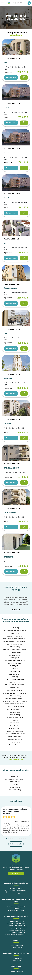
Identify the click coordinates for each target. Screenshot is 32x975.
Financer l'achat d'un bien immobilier (17, 890)
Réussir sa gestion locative (17, 910)
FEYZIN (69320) (14, 720)
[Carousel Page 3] (10, 838)
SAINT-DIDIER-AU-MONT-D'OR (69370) (14, 693)
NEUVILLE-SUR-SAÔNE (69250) (14, 685)
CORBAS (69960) (15, 715)
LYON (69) (15, 677)
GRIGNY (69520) (15, 671)
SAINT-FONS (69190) (15, 696)
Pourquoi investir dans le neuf (17, 906)
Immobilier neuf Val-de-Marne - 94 (16, 928)
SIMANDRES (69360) (15, 742)
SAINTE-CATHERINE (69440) (14, 690)
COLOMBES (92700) (15, 790)
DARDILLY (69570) (14, 655)
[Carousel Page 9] (23, 838)
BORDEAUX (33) (15, 781)
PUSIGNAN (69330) (14, 728)
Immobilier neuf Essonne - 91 (17, 925)
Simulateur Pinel (16, 960)
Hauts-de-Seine (17, 893)
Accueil (4, 755)
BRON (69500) (15, 633)
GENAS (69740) (14, 723)
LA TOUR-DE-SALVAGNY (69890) (14, 706)
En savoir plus (11, 77)
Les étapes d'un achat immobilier (17, 892)
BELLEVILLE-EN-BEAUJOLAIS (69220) (14, 630)
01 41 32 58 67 (16, 873)
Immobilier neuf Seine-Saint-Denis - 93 (16, 927)
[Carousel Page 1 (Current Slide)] (6, 838)
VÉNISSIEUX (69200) (15, 712)
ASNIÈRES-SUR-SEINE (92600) (14, 779)
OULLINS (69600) (15, 687)
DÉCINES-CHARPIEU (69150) (14, 717)
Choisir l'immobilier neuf (16, 888)
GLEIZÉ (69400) (14, 668)
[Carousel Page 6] (17, 838)
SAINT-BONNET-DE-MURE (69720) (15, 734)
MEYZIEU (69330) (15, 725)
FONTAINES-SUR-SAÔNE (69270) (15, 660)
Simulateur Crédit (17, 958)
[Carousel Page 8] (21, 838)
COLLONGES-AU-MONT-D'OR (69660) (14, 649)
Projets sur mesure (16, 947)
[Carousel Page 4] (12, 838)
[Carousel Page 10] (25, 838)
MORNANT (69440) (14, 682)
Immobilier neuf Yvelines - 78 (17, 932)
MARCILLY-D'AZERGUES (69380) (14, 679)
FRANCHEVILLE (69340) (15, 663)
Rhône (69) (23, 757)
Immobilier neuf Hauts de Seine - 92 (17, 923)
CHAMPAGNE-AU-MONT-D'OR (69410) (14, 638)
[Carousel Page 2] (8, 838)
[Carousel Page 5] (14, 838)
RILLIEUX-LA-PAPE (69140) (15, 731)
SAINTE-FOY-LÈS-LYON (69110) (14, 698)
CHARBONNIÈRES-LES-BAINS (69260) (14, 641)
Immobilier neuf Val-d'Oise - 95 (16, 930)
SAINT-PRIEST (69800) (14, 736)
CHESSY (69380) (15, 647)
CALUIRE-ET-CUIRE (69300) (14, 636)
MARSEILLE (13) (15, 787)
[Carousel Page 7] (19, 838)
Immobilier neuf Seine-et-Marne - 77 (17, 934)
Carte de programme (17, 945)
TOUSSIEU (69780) (14, 744)
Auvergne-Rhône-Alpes (10, 757)
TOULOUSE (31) (15, 776)
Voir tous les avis (16, 844)
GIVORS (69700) (15, 666)
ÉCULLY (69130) (14, 657)
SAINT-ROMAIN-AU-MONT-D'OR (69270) (15, 701)
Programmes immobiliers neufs (18, 755)
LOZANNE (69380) (14, 674)
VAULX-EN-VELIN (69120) (14, 709)
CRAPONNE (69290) (15, 652)
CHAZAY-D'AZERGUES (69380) (15, 644)
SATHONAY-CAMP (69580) (15, 739)
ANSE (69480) (15, 628)
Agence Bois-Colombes (16, 971)
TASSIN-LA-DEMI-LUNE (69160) (14, 704)
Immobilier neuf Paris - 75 (17, 921)
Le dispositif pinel (16, 908)
